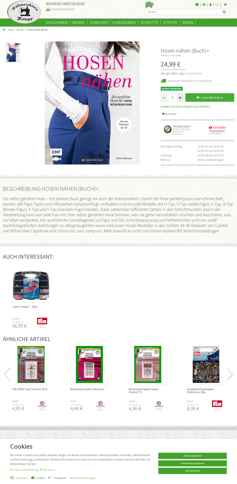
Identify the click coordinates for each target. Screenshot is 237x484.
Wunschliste (170, 113)
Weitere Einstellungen (82, 478)
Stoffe (170, 23)
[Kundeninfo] (204, 4)
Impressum (48, 469)
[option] (13, 53)
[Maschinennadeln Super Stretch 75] (148, 364)
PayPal (41, 478)
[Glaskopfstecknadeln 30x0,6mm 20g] (206, 364)
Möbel (79, 23)
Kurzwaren (124, 23)
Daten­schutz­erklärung (25, 469)
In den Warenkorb (211, 97)
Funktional (60, 478)
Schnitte (149, 23)
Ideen (187, 23)
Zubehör (99, 23)
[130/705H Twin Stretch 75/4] (31, 364)
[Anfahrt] (197, 4)
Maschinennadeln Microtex (87, 389)
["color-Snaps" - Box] (31, 281)
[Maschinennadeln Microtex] (89, 364)
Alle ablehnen (192, 470)
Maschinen (57, 23)
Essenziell (22, 478)
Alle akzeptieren (192, 455)
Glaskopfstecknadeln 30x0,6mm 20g (200, 390)
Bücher (20, 29)
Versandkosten (194, 73)
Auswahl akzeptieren (192, 463)
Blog (149, 4)
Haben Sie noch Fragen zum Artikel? (186, 106)
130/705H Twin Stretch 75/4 (29, 389)
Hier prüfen (216, 133)
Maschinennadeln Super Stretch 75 (144, 390)
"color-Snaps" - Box (24, 306)
